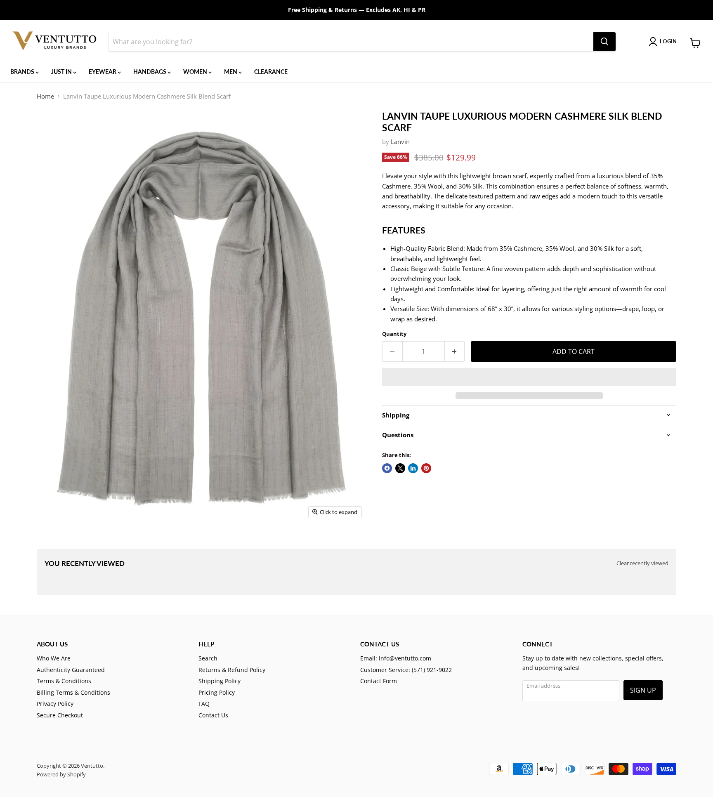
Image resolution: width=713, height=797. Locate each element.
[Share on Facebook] (387, 468)
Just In (62, 71)
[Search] (604, 41)
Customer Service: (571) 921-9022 (406, 670)
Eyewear (103, 71)
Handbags (150, 71)
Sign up (643, 690)
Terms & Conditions (64, 681)
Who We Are (54, 658)
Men (231, 71)
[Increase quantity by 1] (455, 351)
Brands (22, 71)
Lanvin (400, 141)
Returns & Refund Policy (231, 670)
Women (195, 71)
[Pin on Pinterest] (426, 468)
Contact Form (378, 681)
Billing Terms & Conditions (73, 692)
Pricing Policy (216, 692)
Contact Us (213, 715)
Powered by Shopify (61, 774)
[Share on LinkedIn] (413, 468)
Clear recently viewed (642, 563)
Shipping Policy (219, 681)
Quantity (394, 334)
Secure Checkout (60, 715)
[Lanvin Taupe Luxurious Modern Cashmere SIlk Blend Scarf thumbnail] (49, 545)
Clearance (271, 71)
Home (45, 96)
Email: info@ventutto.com (395, 658)
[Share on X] (400, 468)
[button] (529, 377)
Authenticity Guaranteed (71, 670)
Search (207, 658)
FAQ (204, 703)
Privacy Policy (55, 703)
